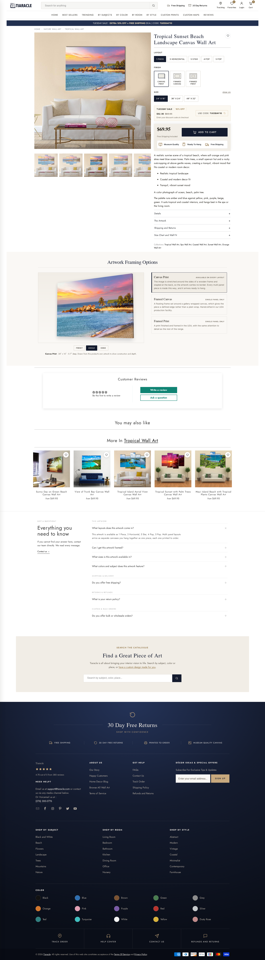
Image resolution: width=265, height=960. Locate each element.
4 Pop (207, 59)
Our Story (94, 770)
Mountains (41, 866)
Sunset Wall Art (214, 244)
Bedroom (107, 843)
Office (106, 866)
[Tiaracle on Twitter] (68, 808)
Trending (88, 14)
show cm (227, 92)
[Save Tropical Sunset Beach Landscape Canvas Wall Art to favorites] (228, 35)
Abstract (174, 837)
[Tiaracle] (21, 5)
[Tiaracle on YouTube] (75, 808)
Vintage (174, 848)
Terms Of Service (122, 954)
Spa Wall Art (185, 244)
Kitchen (106, 854)
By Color (122, 14)
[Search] (153, 5)
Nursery (106, 872)
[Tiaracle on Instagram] (53, 808)
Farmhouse (175, 872)
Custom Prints (170, 14)
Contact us (43, 551)
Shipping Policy (141, 787)
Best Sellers (70, 14)
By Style (152, 14)
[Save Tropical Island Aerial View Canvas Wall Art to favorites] (147, 455)
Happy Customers (98, 775)
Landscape (41, 854)
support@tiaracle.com (59, 789)
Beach (39, 843)
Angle (91, 348)
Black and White (44, 837)
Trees (38, 860)
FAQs (135, 770)
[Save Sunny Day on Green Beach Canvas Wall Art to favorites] (66, 455)
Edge (103, 348)
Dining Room (109, 860)
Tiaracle (46, 954)
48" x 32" (191, 98)
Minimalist (175, 860)
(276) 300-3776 (44, 801)
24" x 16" (160, 98)
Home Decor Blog (98, 781)
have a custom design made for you (137, 667)
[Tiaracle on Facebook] (45, 808)
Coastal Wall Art (200, 244)
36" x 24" (176, 98)
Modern (174, 843)
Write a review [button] (158, 390)
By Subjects (105, 14)
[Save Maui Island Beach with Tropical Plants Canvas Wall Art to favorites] (228, 455)
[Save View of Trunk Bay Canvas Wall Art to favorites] (106, 455)
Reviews (209, 14)
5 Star (194, 59)
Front (79, 348)
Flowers (39, 848)
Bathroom (107, 848)
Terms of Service (97, 793)
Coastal (173, 854)
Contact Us (138, 775)
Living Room (109, 837)
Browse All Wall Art (99, 787)
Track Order (139, 781)
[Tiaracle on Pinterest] (60, 808)
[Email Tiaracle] (38, 808)
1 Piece (160, 59)
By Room (137, 14)
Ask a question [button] (158, 397)
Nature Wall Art (52, 29)
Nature (39, 872)
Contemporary (177, 866)
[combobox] (95, 5)
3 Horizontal (177, 59)
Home (54, 14)
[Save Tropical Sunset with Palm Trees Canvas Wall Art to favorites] (187, 455)
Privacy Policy (140, 954)
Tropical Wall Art (74, 29)
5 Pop (219, 59)
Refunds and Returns (143, 793)
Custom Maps (191, 14)
